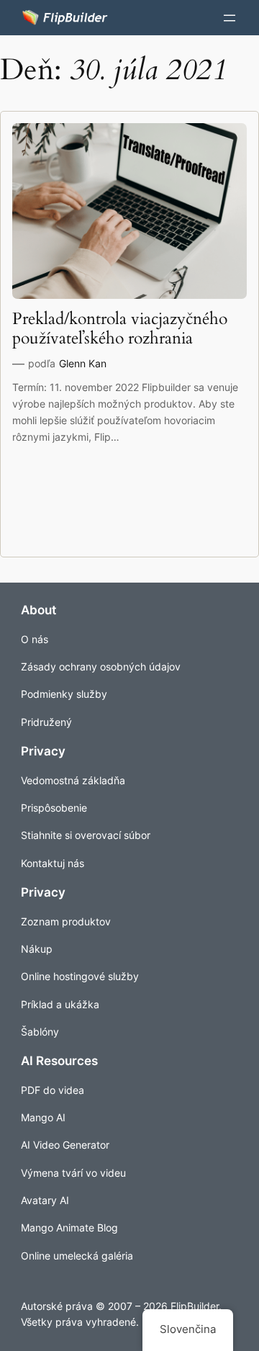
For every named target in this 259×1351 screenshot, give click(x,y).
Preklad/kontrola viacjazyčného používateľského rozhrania (119, 329)
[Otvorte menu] (229, 18)
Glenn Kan (82, 363)
